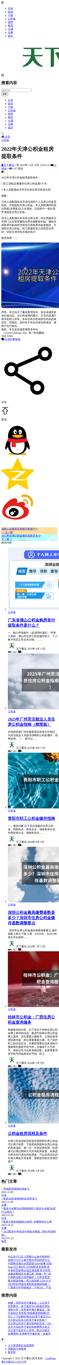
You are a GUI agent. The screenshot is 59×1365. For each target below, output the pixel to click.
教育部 (12, 1352)
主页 (7, 136)
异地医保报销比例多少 (16, 1188)
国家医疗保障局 (17, 1348)
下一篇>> (6, 539)
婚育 (10, 22)
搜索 (5, 94)
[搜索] (29, 133)
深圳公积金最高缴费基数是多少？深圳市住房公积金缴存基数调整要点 (31, 917)
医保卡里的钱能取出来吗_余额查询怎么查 (27, 1221)
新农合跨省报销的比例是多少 (20, 1198)
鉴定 (10, 36)
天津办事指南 (12, 339)
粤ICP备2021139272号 (13, 1361)
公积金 (12, 18)
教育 (10, 25)
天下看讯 (9, 165)
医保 (10, 11)
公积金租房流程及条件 (27, 1133)
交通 (10, 29)
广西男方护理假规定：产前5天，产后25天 (32, 1287)
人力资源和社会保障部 (21, 1345)
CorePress (50, 1358)
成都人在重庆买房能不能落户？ (19, 528)
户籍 (10, 15)
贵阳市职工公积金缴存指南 (31, 818)
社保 (10, 8)
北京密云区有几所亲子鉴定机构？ (27, 1320)
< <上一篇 (7, 532)
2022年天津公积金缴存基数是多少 (21, 535)
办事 (10, 32)
